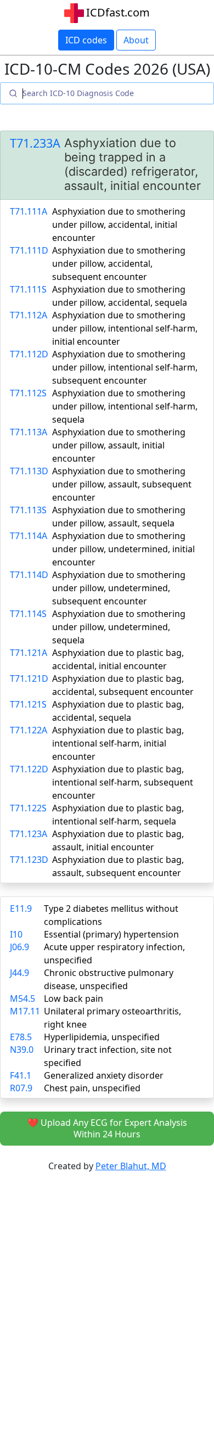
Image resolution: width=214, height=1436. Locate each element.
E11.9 (21, 908)
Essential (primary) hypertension (111, 934)
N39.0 (21, 1050)
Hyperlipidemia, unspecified (102, 1037)
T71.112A (28, 315)
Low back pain (73, 998)
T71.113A (28, 432)
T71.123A (28, 834)
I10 (16, 934)
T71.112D (29, 354)
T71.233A (35, 143)
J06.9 (19, 947)
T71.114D (29, 575)
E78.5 (21, 1037)
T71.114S (28, 614)
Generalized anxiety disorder (104, 1075)
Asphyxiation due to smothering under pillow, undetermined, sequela (118, 627)
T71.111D (29, 250)
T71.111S (28, 289)
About (136, 40)
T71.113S (28, 510)
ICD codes (86, 40)
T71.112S (28, 393)
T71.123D (29, 860)
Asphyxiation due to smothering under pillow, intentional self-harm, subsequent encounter (125, 367)
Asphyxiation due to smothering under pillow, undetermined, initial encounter (123, 549)
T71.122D (29, 769)
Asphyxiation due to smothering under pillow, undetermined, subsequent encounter (118, 588)
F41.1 (20, 1075)
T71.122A (28, 730)
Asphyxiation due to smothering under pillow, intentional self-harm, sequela (125, 406)
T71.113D (29, 471)
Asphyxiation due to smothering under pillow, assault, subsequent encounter (122, 484)
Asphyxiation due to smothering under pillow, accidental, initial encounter (118, 224)
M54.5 (22, 998)
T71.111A (28, 211)
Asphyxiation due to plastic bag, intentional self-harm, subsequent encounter (122, 782)
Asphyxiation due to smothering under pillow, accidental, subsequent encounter (118, 263)
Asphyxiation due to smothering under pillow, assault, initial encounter (118, 445)
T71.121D (29, 678)
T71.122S (28, 808)
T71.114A (28, 536)
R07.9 (21, 1088)
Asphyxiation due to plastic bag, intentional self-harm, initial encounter (118, 743)
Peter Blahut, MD (130, 1166)
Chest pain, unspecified (92, 1088)
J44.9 (19, 973)
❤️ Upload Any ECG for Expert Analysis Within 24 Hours (107, 1128)
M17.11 (25, 1011)
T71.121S (28, 704)
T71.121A (28, 653)
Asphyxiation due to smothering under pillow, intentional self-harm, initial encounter (125, 328)
